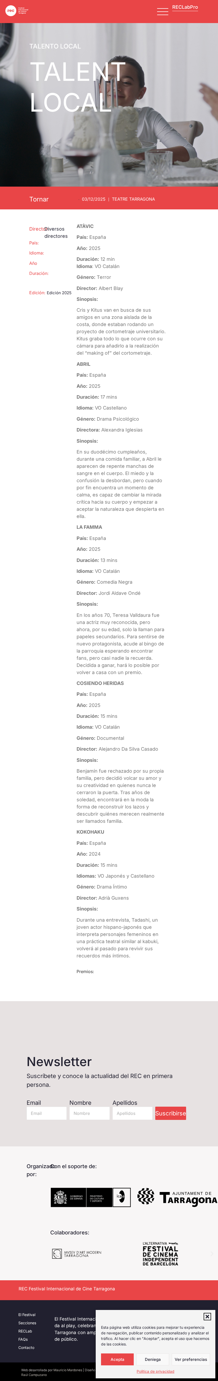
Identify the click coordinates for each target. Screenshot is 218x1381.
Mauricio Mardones (67, 1370)
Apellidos (124, 1103)
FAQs (23, 1339)
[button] (207, 1316)
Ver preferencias (191, 1359)
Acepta (117, 1359)
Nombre (80, 1103)
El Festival (26, 1314)
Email (34, 1103)
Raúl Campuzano (34, 1375)
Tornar (39, 199)
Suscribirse (170, 1113)
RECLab (25, 1331)
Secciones (27, 1323)
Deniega (153, 1359)
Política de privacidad (155, 1371)
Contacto (26, 1347)
